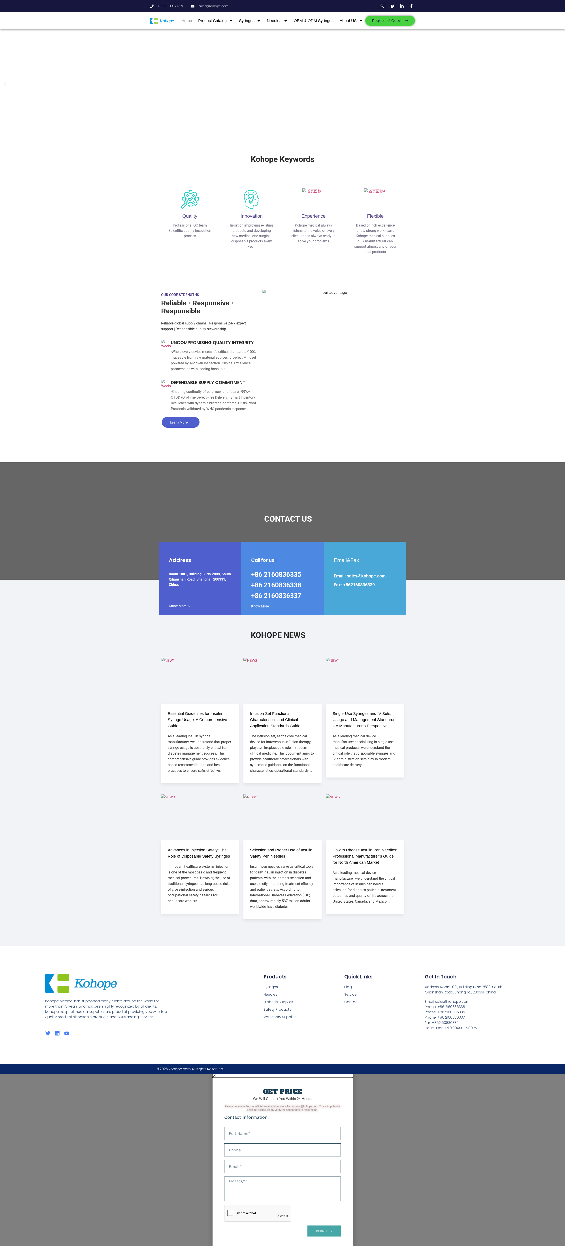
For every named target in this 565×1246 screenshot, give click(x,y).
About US (348, 21)
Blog (348, 986)
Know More (177, 606)
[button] (382, 6)
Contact (351, 1001)
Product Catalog (212, 21)
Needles (274, 21)
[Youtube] (66, 1033)
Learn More (179, 422)
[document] (282, 1160)
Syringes (246, 21)
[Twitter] (47, 1033)
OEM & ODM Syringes (313, 21)
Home (186, 21)
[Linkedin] (57, 1033)
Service (350, 994)
